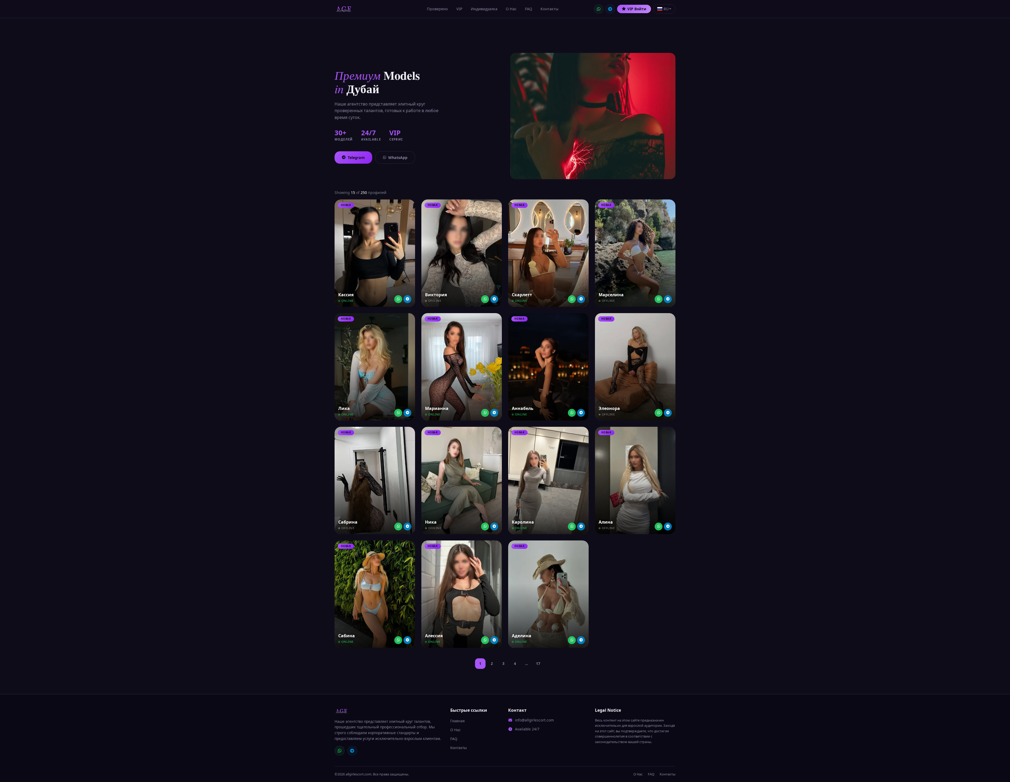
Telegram (356, 157)
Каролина (523, 522)
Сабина (346, 636)
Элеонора (609, 408)
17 (538, 663)
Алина (606, 522)
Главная (457, 720)
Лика (344, 408)
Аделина (521, 636)
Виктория (436, 295)
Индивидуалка (484, 8)
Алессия (434, 636)
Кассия (346, 295)
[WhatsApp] (598, 9)
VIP (459, 8)
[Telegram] (610, 9)
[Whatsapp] (398, 299)
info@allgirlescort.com (534, 720)
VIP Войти (636, 8)
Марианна (436, 408)
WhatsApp (397, 157)
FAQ (528, 8)
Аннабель (522, 408)
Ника (431, 522)
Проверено (437, 8)
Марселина (611, 295)
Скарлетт (522, 295)
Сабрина (347, 522)
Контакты (549, 8)
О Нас (511, 8)
